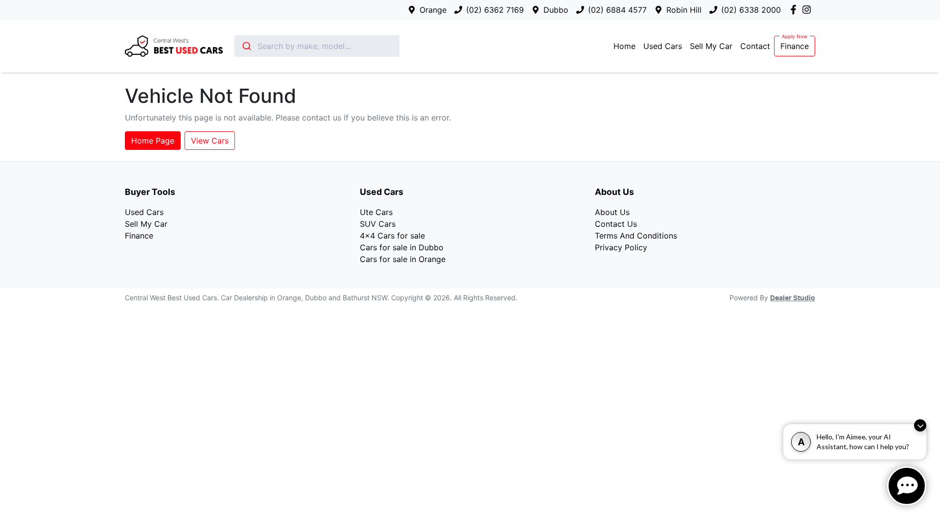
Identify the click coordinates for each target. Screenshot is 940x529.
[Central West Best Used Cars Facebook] (795, 9)
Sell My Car (711, 46)
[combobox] (317, 46)
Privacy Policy (621, 247)
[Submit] (246, 46)
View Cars (210, 140)
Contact (755, 46)
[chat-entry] (906, 485)
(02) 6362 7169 (495, 10)
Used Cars (662, 46)
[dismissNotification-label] (920, 425)
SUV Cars (378, 224)
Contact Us (616, 224)
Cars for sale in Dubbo (402, 247)
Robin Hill (684, 10)
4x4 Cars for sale (392, 235)
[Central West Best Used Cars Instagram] (808, 9)
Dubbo (555, 10)
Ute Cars (376, 212)
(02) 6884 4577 (617, 10)
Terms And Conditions (636, 235)
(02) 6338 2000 (751, 10)
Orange (433, 10)
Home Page (152, 140)
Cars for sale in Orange (403, 259)
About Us (612, 212)
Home (624, 46)
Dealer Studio (792, 298)
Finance (794, 46)
